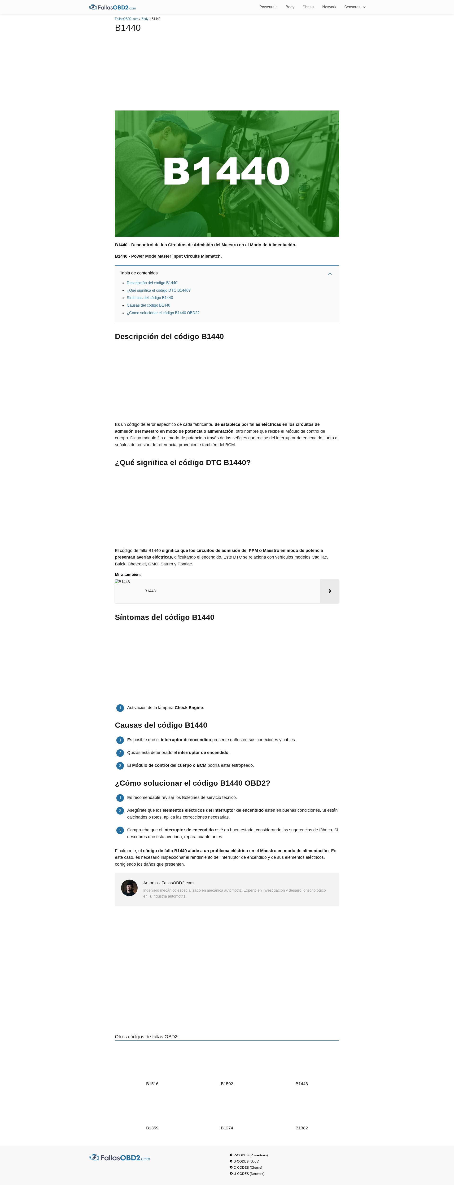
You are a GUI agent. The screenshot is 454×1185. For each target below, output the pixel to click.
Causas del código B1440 (148, 305)
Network (329, 7)
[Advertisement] (227, 70)
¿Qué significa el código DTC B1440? (159, 290)
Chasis (308, 7)
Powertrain (268, 7)
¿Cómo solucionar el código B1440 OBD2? (163, 313)
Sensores (352, 7)
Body (290, 7)
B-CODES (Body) (246, 1161)
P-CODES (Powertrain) (251, 1155)
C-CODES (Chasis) (248, 1167)
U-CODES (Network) (249, 1174)
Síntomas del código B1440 (150, 298)
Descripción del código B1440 (152, 283)
